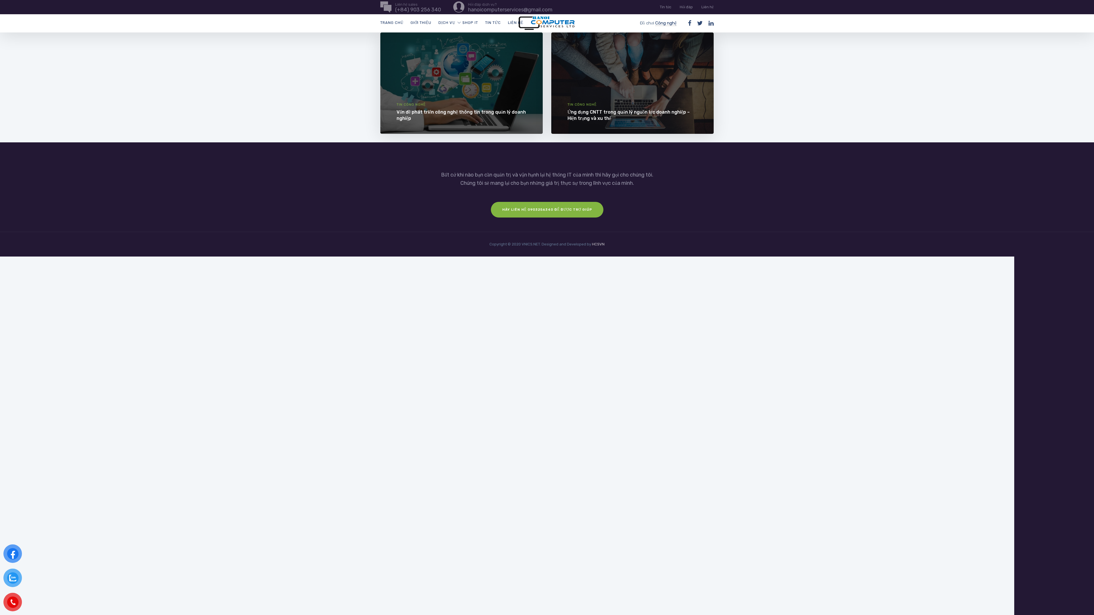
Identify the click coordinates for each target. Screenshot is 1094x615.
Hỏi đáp (686, 7)
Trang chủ (391, 22)
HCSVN (598, 244)
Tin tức (665, 7)
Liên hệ (707, 7)
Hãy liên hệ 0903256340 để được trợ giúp (547, 210)
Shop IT (470, 22)
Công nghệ (666, 23)
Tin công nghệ (411, 104)
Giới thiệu (421, 22)
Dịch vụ (446, 22)
